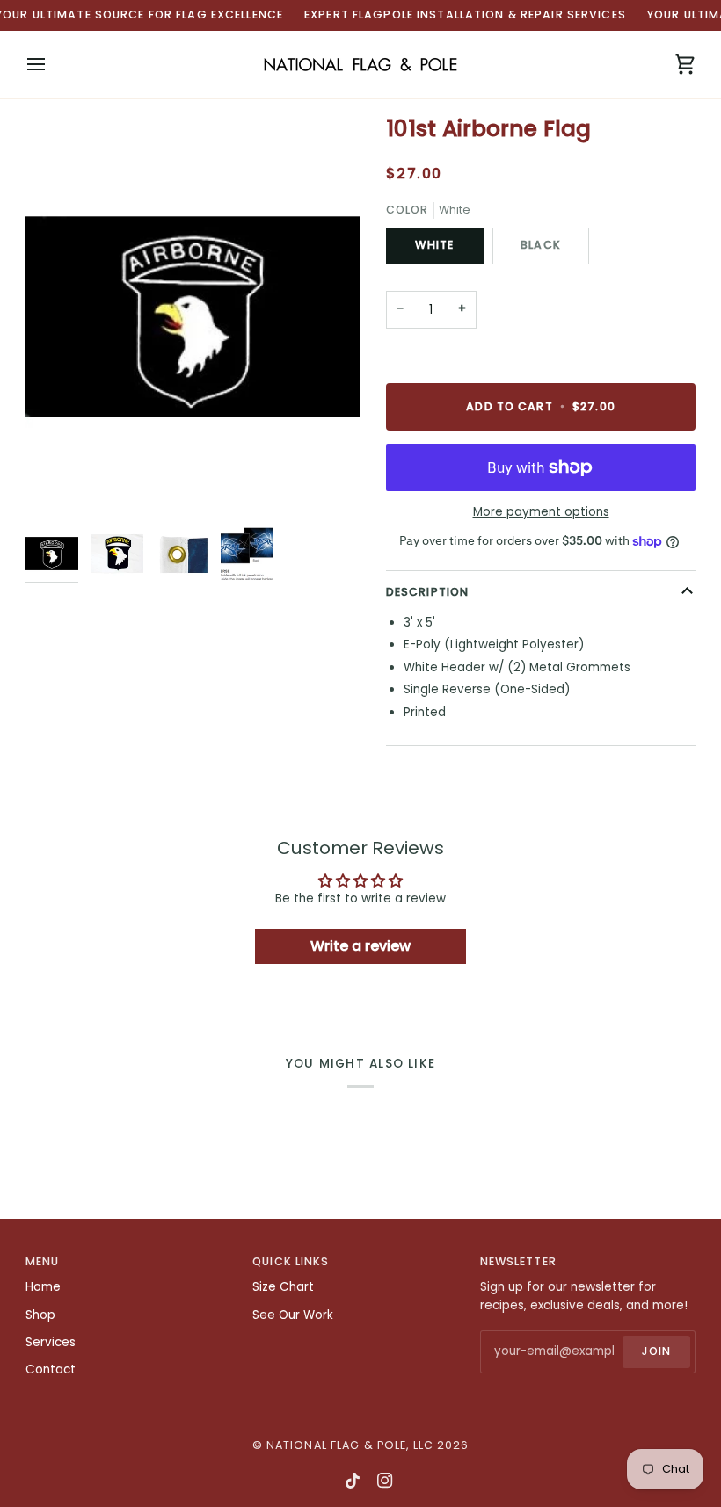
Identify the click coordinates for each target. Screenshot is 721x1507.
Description (427, 591)
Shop (40, 1315)
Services (50, 1342)
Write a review (360, 946)
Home (43, 1287)
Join (657, 1351)
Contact (50, 1369)
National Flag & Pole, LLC (349, 1445)
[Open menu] (51, 64)
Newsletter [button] (518, 1261)
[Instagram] (385, 1481)
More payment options (541, 512)
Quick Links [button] (290, 1261)
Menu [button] (42, 1261)
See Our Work (292, 1315)
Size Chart (283, 1287)
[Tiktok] (353, 1481)
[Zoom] (192, 317)
